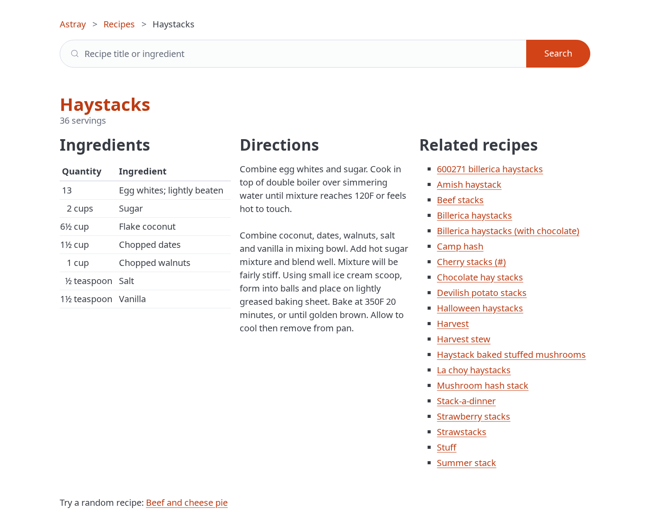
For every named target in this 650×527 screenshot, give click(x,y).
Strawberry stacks (473, 416)
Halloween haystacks (480, 308)
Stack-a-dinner (466, 401)
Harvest (453, 324)
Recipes (119, 24)
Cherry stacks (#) (471, 262)
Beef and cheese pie (187, 502)
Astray (73, 24)
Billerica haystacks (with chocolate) (508, 231)
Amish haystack (469, 184)
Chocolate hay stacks (480, 277)
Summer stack (466, 463)
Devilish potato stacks (482, 293)
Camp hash (460, 246)
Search (558, 53)
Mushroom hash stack (482, 385)
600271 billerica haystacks (490, 169)
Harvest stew (463, 339)
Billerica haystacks (474, 215)
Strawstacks (461, 432)
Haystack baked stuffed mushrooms (511, 354)
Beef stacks (460, 200)
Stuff (446, 447)
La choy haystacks (474, 370)
